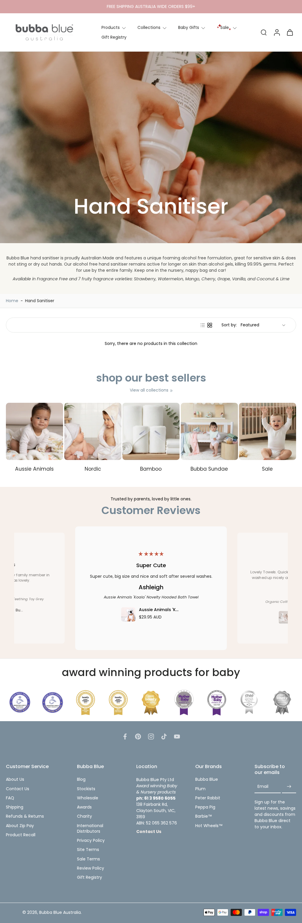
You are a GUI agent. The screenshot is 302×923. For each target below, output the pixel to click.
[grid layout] (209, 325)
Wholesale (87, 798)
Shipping (14, 807)
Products (110, 27)
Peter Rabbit (207, 798)
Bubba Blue (206, 779)
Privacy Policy (91, 840)
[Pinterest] (138, 736)
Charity (84, 816)
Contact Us (17, 788)
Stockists (86, 788)
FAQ (10, 798)
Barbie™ (203, 816)
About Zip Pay (20, 825)
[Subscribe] (289, 786)
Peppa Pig (205, 807)
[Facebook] (125, 736)
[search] (263, 32)
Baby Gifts (188, 27)
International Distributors (90, 828)
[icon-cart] (289, 32)
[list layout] (202, 325)
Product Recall (20, 835)
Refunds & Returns (25, 816)
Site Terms (88, 849)
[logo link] (20, 702)
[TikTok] (163, 736)
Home (12, 301)
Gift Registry (114, 37)
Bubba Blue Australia (60, 912)
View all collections (149, 390)
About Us (15, 779)
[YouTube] (176, 736)
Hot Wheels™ (209, 825)
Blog (81, 779)
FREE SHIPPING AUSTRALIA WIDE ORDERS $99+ (151, 6)
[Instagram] (151, 736)
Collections (148, 27)
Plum (200, 788)
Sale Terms (88, 859)
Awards (84, 807)
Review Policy (90, 868)
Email (262, 786)
